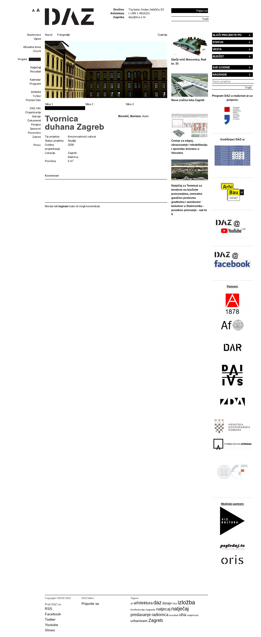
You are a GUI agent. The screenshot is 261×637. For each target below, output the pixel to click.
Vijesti (37, 38)
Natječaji (35, 67)
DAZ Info (35, 108)
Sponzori (35, 128)
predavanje (140, 614)
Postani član (33, 100)
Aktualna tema (32, 46)
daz (157, 602)
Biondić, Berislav (129, 116)
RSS (48, 609)
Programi (35, 83)
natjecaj (163, 609)
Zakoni (36, 136)
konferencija (137, 609)
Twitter (50, 619)
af (131, 603)
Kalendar (35, 79)
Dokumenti (34, 120)
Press (37, 144)
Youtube (51, 625)
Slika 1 (49, 104)
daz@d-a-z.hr (137, 17)
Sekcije (36, 116)
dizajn (167, 603)
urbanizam (139, 621)
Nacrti (48, 34)
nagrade (150, 609)
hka (175, 603)
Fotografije (63, 34)
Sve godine (221, 67)
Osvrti (37, 51)
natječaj (180, 608)
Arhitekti (36, 91)
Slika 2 (89, 104)
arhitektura (143, 603)
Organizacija (33, 112)
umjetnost (192, 615)
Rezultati (35, 71)
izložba (186, 602)
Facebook (53, 614)
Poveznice (34, 132)
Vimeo (50, 630)
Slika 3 (130, 104)
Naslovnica (34, 34)
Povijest (36, 124)
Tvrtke (37, 95)
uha (182, 614)
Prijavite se (90, 604)
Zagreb (155, 620)
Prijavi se (201, 10)
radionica (160, 614)
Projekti (22, 59)
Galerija (162, 34)
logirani (63, 206)
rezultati (173, 615)
